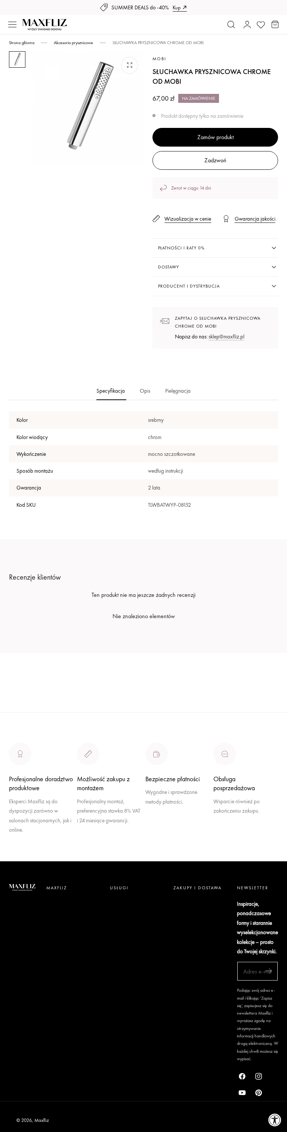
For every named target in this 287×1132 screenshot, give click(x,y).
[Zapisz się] (268, 970)
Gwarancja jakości (255, 218)
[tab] (17, 59)
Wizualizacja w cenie (187, 218)
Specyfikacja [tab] (110, 390)
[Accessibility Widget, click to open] (274, 1119)
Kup (176, 7)
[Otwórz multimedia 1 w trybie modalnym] (129, 65)
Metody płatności (233, 837)
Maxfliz (41, 1120)
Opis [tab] (145, 390)
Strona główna (21, 43)
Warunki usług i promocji (105, 837)
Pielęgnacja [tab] (178, 390)
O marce (19, 856)
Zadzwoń (215, 160)
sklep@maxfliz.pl (226, 336)
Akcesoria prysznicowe (73, 43)
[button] (12, 25)
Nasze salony (161, 818)
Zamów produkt (215, 137)
